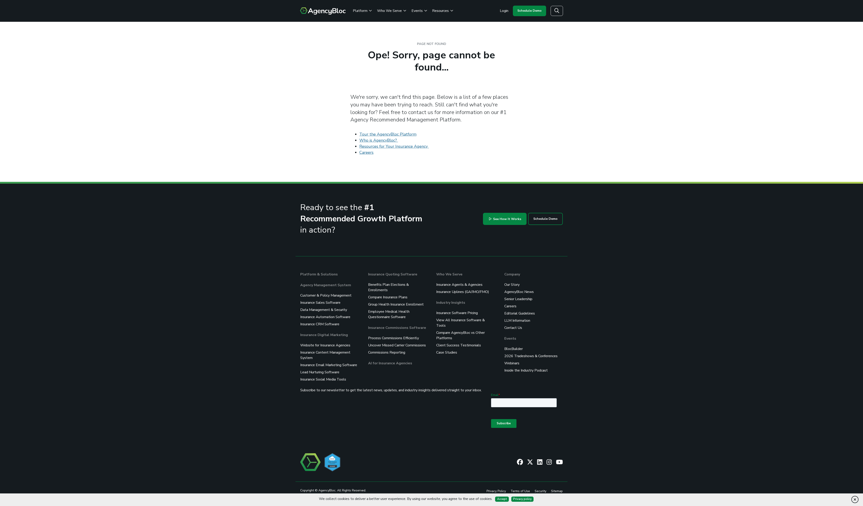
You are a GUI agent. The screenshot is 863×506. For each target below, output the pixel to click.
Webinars (511, 363)
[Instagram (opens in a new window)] (549, 462)
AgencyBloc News (519, 291)
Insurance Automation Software (325, 317)
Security (540, 491)
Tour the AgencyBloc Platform (387, 134)
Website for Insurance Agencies (325, 345)
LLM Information (517, 320)
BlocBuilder (513, 348)
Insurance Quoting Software (392, 274)
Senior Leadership (518, 299)
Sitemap (557, 491)
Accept (502, 499)
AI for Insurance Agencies (390, 363)
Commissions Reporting (386, 352)
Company (512, 274)
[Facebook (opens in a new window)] (520, 462)
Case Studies (446, 352)
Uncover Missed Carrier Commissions (397, 345)
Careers (366, 152)
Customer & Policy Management (325, 295)
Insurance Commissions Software (397, 327)
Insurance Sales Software (320, 302)
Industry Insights (450, 302)
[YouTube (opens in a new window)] (559, 462)
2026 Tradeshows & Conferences (531, 356)
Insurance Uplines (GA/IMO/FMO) (462, 291)
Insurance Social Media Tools (323, 379)
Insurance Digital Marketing (324, 334)
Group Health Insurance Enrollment (396, 304)
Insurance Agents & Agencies (459, 284)
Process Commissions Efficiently (393, 338)
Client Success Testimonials (458, 345)
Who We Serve (390, 10)
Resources (441, 10)
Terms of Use (520, 491)
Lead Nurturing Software (319, 372)
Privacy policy (522, 499)
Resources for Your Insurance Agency (394, 146)
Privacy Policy (496, 491)
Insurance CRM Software (319, 324)
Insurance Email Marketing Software (328, 365)
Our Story (512, 284)
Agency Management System (325, 285)
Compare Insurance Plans (387, 297)
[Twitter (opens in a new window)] (530, 462)
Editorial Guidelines (519, 313)
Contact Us (513, 327)
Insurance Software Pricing (457, 312)
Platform (360, 10)
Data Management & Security (323, 309)
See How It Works (506, 219)
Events (417, 10)
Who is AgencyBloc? (378, 140)
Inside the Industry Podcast (526, 370)
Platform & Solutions (319, 274)
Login (504, 10)
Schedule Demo (529, 11)
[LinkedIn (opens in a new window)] (540, 462)
